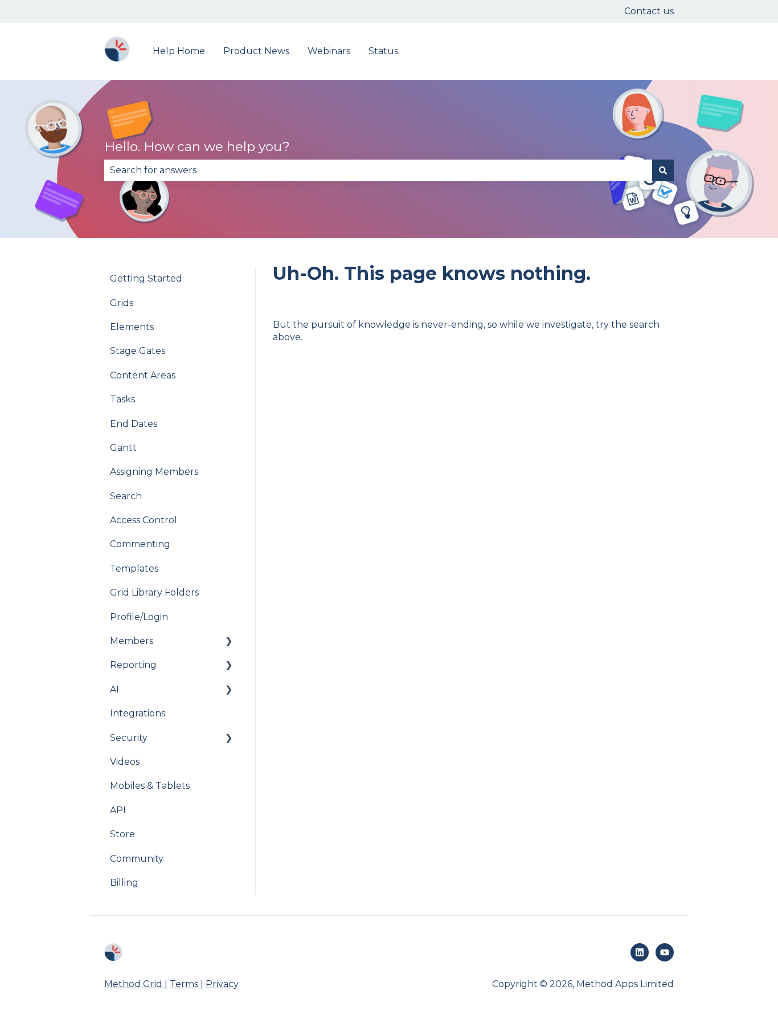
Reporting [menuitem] (133, 664)
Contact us (649, 11)
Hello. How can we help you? (197, 146)
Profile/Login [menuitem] (139, 617)
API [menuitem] (118, 810)
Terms (184, 984)
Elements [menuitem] (132, 326)
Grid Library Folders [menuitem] (154, 592)
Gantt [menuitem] (123, 447)
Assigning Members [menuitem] (154, 471)
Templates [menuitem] (134, 568)
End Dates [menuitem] (133, 423)
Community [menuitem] (136, 858)
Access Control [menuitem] (143, 520)
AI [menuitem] (114, 689)
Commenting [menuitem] (140, 544)
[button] (229, 642)
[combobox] (378, 170)
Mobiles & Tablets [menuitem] (150, 785)
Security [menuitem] (129, 737)
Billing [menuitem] (124, 882)
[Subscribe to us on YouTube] (665, 952)
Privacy (222, 984)
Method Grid (134, 984)
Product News (256, 51)
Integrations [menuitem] (137, 713)
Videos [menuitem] (125, 761)
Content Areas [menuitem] (142, 375)
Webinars (329, 51)
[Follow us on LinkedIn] (639, 952)
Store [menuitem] (122, 834)
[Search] (663, 170)
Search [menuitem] (126, 496)
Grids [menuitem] (121, 303)
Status (383, 51)
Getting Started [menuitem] (146, 278)
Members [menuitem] (131, 640)
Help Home (179, 51)
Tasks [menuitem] (122, 399)
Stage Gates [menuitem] (137, 350)
